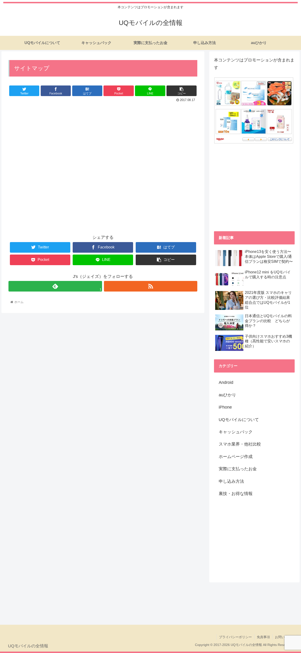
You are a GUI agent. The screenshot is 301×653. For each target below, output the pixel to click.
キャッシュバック (236, 432)
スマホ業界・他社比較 (240, 444)
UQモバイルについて (239, 419)
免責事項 (263, 637)
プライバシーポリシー (235, 637)
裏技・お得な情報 (236, 493)
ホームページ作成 (236, 456)
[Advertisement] (102, 171)
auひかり (227, 395)
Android (226, 382)
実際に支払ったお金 (238, 468)
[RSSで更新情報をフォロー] (150, 286)
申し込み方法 (231, 481)
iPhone (225, 407)
